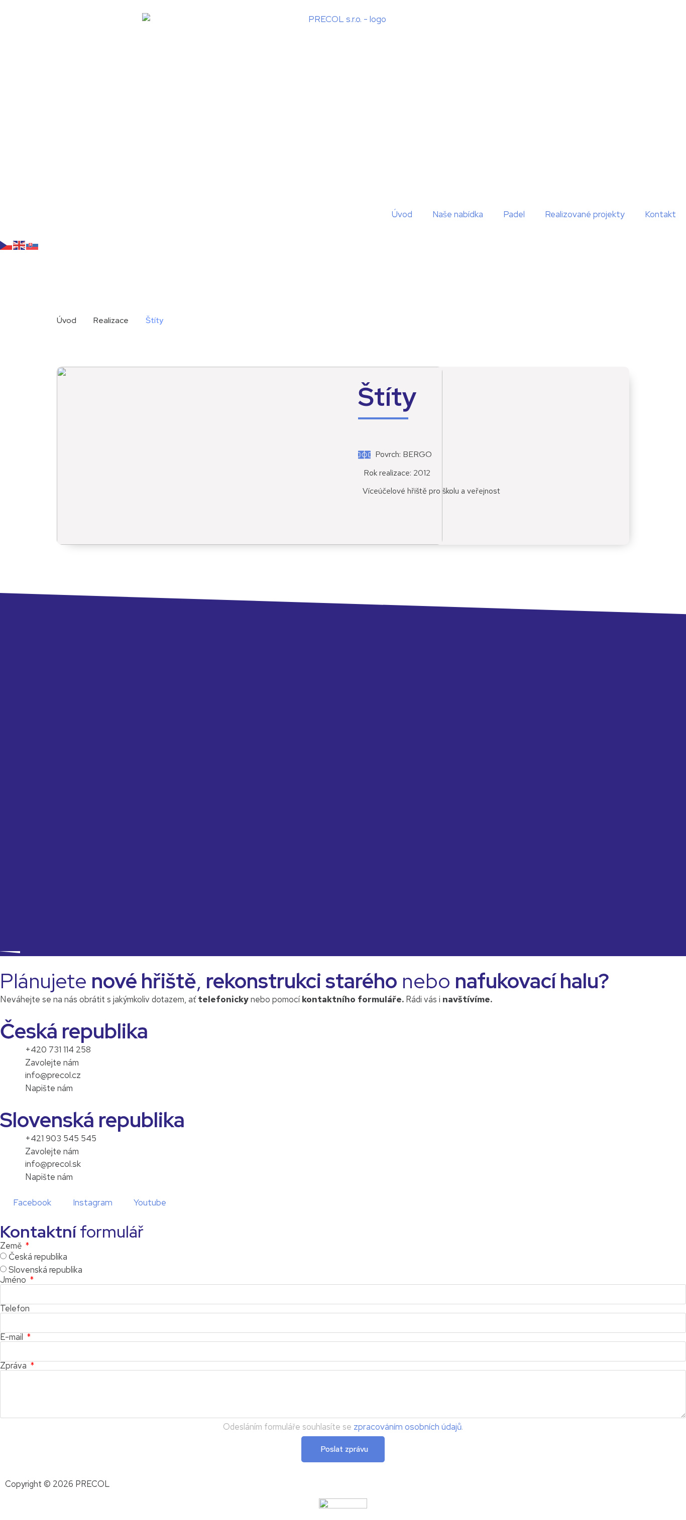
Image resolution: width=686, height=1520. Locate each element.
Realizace (111, 320)
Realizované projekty (585, 214)
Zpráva (14, 1365)
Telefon (15, 1308)
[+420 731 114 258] (12, 1056)
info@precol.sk (53, 1163)
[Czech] (6, 244)
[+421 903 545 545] (12, 1144)
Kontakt (660, 214)
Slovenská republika (45, 1269)
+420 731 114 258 (58, 1049)
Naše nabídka (457, 214)
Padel (514, 214)
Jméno (14, 1280)
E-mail (12, 1337)
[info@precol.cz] (12, 1081)
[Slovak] (32, 244)
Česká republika (38, 1257)
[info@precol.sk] (12, 1170)
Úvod (402, 214)
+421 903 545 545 (60, 1138)
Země (12, 1246)
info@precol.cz (53, 1075)
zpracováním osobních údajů (408, 1426)
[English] (19, 244)
